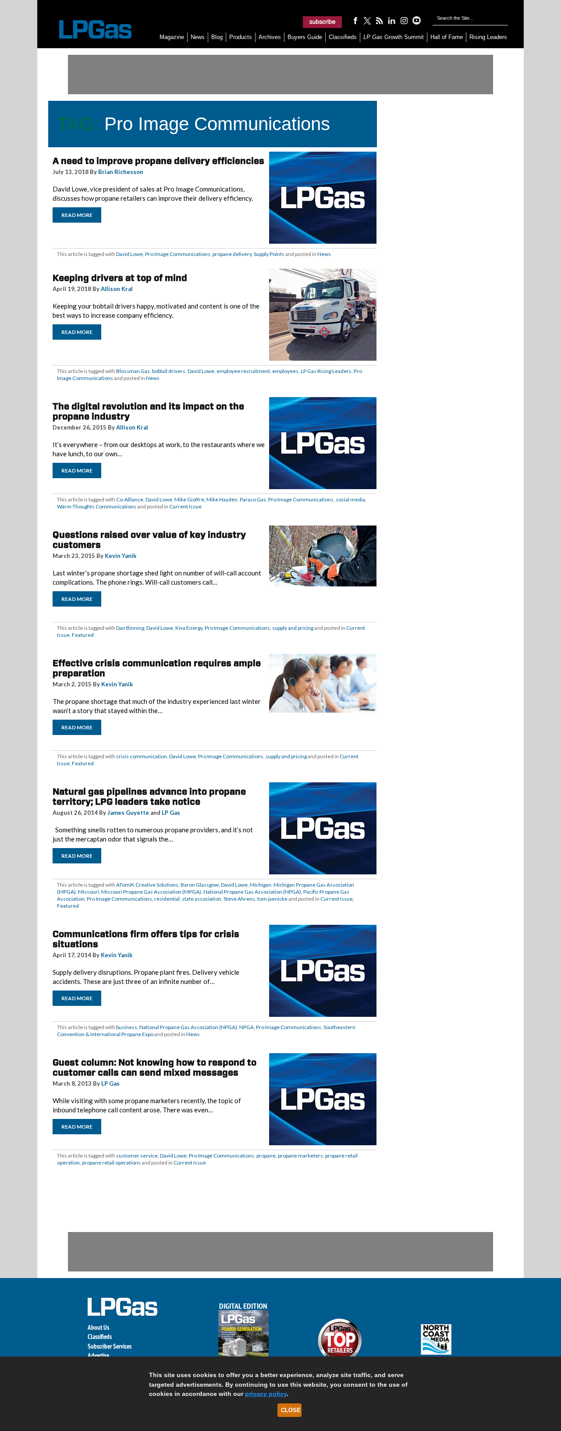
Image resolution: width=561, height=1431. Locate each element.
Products (240, 37)
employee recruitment (243, 371)
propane (266, 1155)
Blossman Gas (133, 371)
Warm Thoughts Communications (96, 506)
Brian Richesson (120, 171)
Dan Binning (130, 628)
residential (167, 898)
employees (285, 371)
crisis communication (141, 756)
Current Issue (185, 506)
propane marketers (300, 1155)
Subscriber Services (109, 1346)
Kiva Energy (188, 628)
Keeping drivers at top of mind (120, 278)
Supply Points (269, 254)
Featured (83, 635)
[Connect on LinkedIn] (392, 20)
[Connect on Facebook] (355, 20)
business (126, 1027)
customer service (137, 1155)
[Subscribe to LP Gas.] (322, 22)
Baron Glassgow (200, 884)
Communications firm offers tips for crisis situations (146, 939)
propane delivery (232, 254)
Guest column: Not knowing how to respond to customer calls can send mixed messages (154, 1067)
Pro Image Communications (177, 254)
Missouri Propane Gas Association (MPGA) (151, 891)
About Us (98, 1327)
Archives (270, 37)
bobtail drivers (168, 371)
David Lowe (129, 254)
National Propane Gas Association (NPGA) (252, 891)
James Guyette (128, 812)
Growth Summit (393, 37)
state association (201, 898)
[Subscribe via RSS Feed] (379, 20)
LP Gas (171, 812)
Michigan (260, 884)
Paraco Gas (253, 499)
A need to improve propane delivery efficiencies (158, 161)
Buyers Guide (305, 37)
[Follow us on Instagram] (404, 20)
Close (291, 1410)
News (198, 37)
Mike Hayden (222, 499)
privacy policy (266, 1393)
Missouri (88, 891)
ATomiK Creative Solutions (147, 884)
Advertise (98, 1355)
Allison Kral (117, 288)
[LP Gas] (87, 29)
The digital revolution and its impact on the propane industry (148, 411)
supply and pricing (292, 628)
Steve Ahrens (239, 898)
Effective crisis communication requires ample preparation (157, 668)
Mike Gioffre (189, 499)
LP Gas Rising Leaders (326, 371)
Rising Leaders (488, 37)
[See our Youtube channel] (416, 20)
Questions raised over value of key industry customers (149, 539)
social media (350, 499)
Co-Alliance (129, 499)
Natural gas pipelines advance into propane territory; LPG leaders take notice (149, 796)
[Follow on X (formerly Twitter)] (367, 20)
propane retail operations (111, 1162)
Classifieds (343, 37)
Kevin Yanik (120, 555)
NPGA (246, 1027)
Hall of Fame (446, 37)
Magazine (172, 37)
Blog (217, 37)
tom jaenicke (272, 898)
